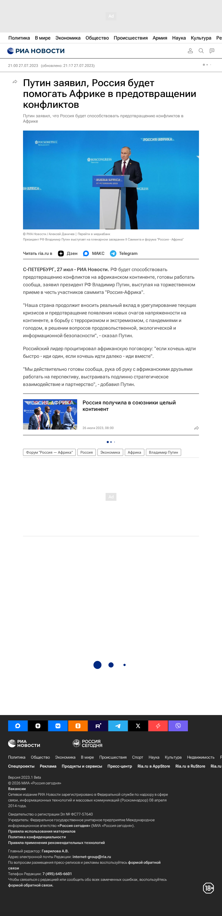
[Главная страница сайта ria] (35, 51)
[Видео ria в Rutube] (98, 725)
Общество (40, 757)
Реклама (48, 766)
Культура (173, 757)
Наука (154, 757)
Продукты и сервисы (82, 766)
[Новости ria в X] (138, 725)
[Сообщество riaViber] (178, 725)
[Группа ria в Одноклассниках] (78, 725)
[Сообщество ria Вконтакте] (58, 725)
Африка (134, 452)
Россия (86, 452)
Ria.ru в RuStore (190, 766)
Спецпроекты (21, 766)
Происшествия (113, 757)
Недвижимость (201, 757)
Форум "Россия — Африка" (49, 452)
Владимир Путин (163, 452)
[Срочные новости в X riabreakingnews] (158, 725)
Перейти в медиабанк (94, 234)
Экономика (110, 452)
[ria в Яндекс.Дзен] (38, 725)
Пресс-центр (119, 766)
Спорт (137, 757)
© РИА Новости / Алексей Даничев (49, 234)
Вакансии (17, 789)
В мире (87, 757)
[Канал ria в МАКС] (18, 725)
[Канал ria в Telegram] (118, 725)
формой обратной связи (30, 885)
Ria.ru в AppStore (154, 766)
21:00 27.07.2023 (23, 65)
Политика (16, 757)
